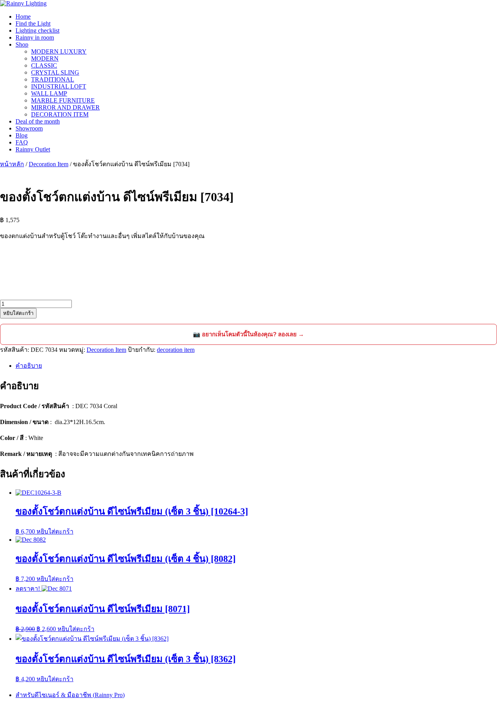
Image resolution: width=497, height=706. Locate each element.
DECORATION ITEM (60, 114)
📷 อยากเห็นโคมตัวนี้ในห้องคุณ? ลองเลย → (248, 334)
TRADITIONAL (52, 79)
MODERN (45, 58)
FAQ (22, 142)
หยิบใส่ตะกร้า (18, 313)
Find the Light (33, 23)
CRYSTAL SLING (55, 72)
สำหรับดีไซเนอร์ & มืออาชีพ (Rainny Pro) (70, 695)
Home (23, 16)
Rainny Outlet (33, 149)
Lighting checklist (37, 30)
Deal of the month (38, 121)
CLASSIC (44, 65)
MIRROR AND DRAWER (65, 107)
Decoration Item (48, 164)
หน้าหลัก (12, 164)
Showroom (29, 128)
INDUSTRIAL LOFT (58, 86)
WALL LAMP (49, 93)
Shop (22, 44)
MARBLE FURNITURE (63, 100)
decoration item (176, 349)
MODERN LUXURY (59, 51)
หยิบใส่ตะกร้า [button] (54, 531)
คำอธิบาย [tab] (29, 365)
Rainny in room (35, 37)
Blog (22, 135)
